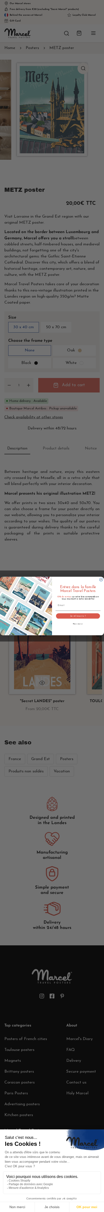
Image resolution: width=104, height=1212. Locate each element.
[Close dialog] (101, 579)
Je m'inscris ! (78, 616)
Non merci (78, 624)
